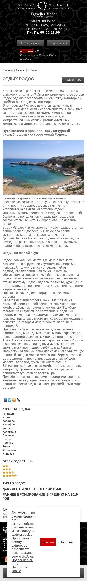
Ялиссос (8, 453)
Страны (43, 55)
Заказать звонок (30, 43)
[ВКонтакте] (5, 400)
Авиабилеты (27, 59)
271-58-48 (59, 25)
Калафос (9, 420)
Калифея (9, 424)
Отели (52, 55)
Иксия (7, 417)
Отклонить (66, 542)
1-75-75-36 (59, 29)
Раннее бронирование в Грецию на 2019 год (40, 496)
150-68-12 (39, 29)
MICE (37, 51)
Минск (51, 21)
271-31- (37, 25)
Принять (48, 542)
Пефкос (8, 442)
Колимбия (9, 431)
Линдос (7, 439)
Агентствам (26, 51)
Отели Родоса (14, 461)
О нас (23, 55)
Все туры (33, 55)
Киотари (8, 428)
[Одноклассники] (14, 400)
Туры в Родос (14, 483)
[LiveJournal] (18, 400)
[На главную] (43, 6)
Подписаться (58, 43)
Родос (7, 446)
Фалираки (9, 450)
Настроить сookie (19, 569)
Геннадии (9, 413)
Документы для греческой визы (33, 489)
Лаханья (8, 435)
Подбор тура (73, 79)
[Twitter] (10, 400)
